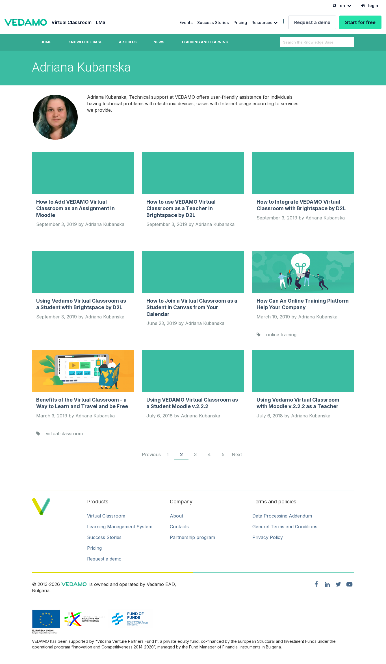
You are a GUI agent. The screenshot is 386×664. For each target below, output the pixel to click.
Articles (127, 42)
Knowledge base (85, 42)
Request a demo (312, 22)
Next (237, 454)
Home (45, 42)
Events (186, 22)
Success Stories (213, 22)
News (158, 42)
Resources (262, 22)
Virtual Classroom (71, 22)
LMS (100, 22)
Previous (151, 454)
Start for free (360, 22)
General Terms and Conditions (284, 526)
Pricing (240, 22)
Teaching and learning (204, 42)
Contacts (179, 526)
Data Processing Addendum (282, 516)
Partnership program (192, 537)
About (176, 516)
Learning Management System (119, 526)
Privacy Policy (267, 537)
